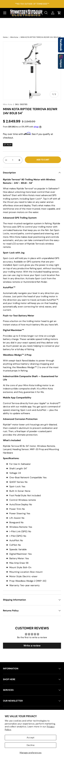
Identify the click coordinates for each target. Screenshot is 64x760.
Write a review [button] (32, 645)
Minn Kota (14, 37)
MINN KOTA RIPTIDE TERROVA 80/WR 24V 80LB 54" (41, 37)
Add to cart (42, 159)
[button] (59, 13)
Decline (31, 745)
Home (5, 37)
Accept (30, 737)
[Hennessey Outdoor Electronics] (61, 61)
